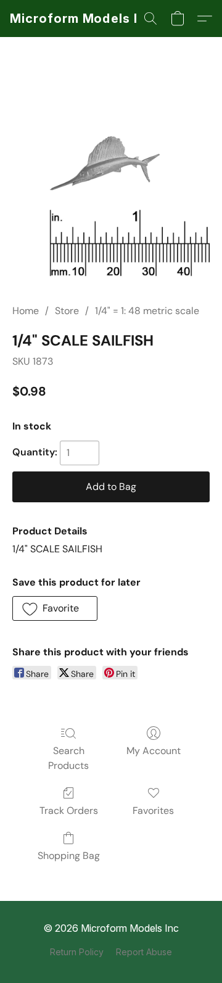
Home (25, 310)
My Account (153, 750)
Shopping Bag (69, 855)
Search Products (68, 758)
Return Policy (77, 952)
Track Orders (68, 810)
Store (67, 310)
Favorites (153, 810)
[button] (83, 18)
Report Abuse (144, 952)
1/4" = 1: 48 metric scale (147, 310)
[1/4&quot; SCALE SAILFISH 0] (111, 185)
